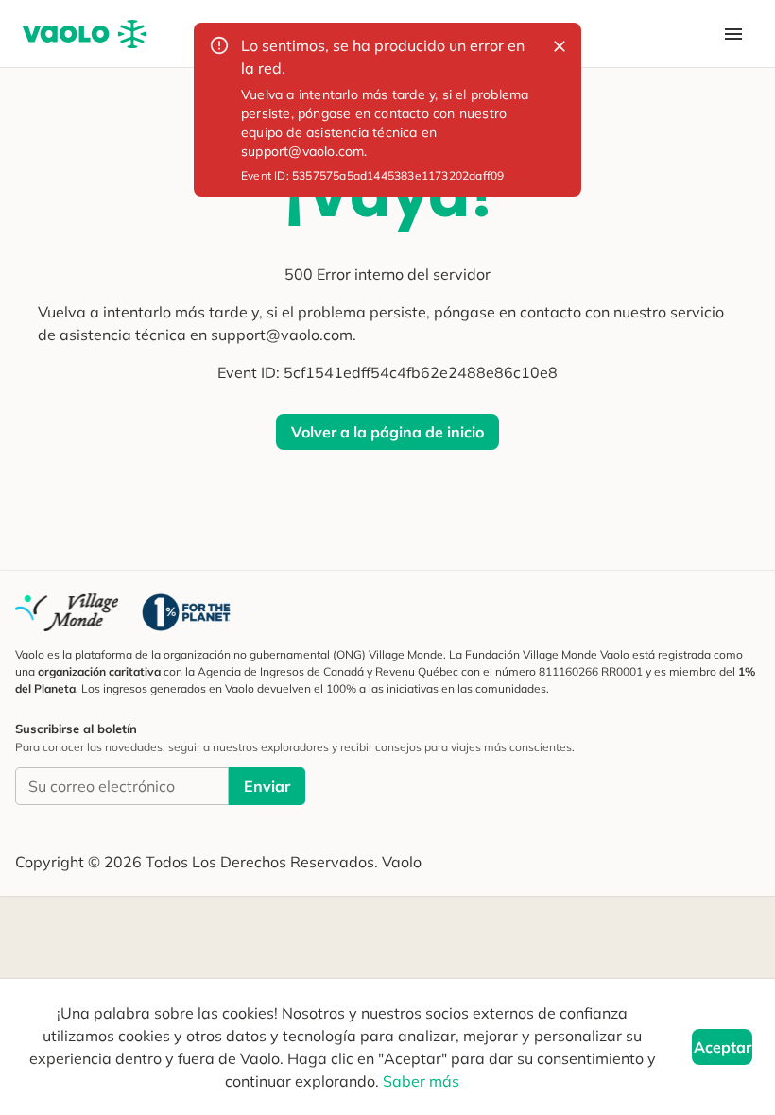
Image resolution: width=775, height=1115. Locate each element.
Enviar (267, 786)
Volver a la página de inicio (387, 431)
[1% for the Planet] (186, 612)
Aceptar (722, 1047)
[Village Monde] (67, 612)
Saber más (421, 1081)
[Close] (559, 46)
